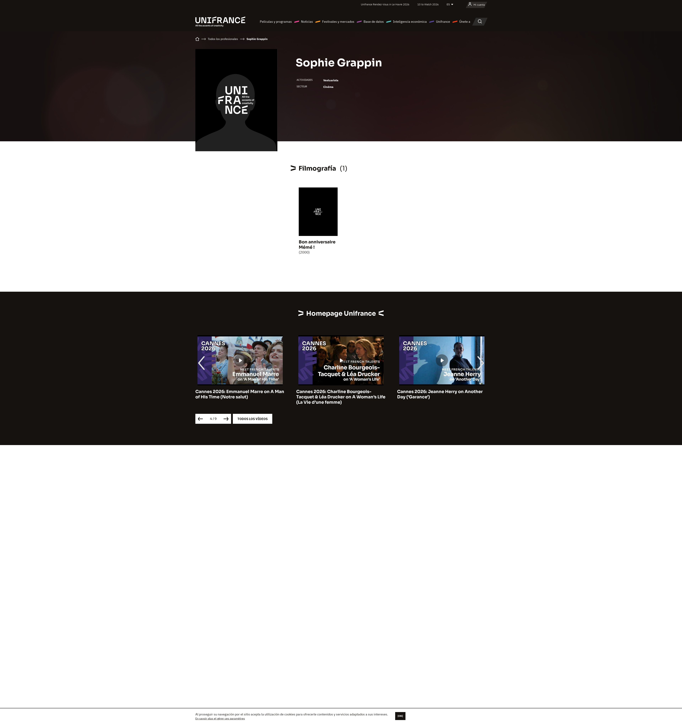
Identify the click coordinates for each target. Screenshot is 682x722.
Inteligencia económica (410, 22)
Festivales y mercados (338, 22)
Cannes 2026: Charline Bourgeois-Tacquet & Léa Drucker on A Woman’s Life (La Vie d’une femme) (240, 397)
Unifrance (443, 22)
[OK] (400, 716)
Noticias (307, 22)
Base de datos (374, 22)
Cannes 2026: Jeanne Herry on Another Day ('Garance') (339, 394)
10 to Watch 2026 (428, 4)
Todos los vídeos (252, 419)
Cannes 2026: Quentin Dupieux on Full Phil (438, 394)
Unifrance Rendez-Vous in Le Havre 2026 (385, 4)
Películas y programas (276, 22)
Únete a (464, 22)
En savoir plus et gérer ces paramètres (220, 718)
